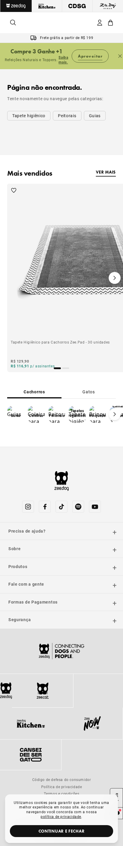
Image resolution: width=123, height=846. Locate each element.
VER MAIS (106, 172)
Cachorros (34, 392)
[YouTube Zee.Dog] (95, 507)
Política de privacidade (61, 786)
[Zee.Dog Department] (16, 6)
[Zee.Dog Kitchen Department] (47, 6)
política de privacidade (61, 816)
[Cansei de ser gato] (30, 755)
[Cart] (110, 22)
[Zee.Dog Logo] (6, 690)
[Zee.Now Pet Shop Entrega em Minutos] (92, 723)
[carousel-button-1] (65, 368)
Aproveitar (90, 56)
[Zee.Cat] (42, 690)
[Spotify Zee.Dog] (78, 507)
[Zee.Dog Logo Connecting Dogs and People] (61, 651)
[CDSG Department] (77, 6)
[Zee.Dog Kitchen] (30, 723)
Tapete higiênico (28, 115)
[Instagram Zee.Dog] (28, 507)
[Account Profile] (99, 22)
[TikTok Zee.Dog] (61, 507)
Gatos (88, 392)
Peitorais (67, 115)
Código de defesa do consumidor (61, 779)
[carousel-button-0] (57, 368)
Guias (95, 115)
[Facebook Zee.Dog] (45, 507)
